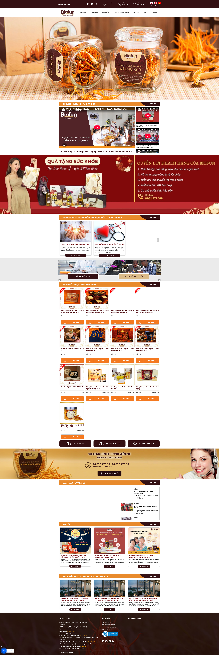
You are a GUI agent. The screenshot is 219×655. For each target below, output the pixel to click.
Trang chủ (83, 12)
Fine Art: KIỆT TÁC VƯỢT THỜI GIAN (72, 387)
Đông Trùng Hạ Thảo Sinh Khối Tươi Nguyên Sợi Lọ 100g (72, 426)
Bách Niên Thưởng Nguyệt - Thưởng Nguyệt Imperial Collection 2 (147, 311)
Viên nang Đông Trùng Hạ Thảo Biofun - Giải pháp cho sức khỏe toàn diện (108, 556)
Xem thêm (152, 104)
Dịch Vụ (136, 12)
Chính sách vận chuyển (109, 627)
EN (155, 5)
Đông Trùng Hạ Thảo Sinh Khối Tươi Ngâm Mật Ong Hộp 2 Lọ (97, 388)
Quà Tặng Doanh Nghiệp (121, 12)
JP (151, 5)
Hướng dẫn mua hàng (109, 622)
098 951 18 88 (140, 513)
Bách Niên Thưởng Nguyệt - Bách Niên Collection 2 (122, 349)
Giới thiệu (94, 12)
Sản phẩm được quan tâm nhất (79, 284)
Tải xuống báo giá (78, 443)
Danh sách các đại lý (74, 483)
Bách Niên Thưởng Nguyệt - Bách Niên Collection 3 (147, 349)
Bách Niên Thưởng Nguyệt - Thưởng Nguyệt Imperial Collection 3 (97, 311)
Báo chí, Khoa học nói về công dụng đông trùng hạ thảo (93, 217)
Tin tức (145, 12)
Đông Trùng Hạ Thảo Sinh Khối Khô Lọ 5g (147, 388)
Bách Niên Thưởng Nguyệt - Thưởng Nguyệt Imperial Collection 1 (122, 311)
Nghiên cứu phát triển (134, 276)
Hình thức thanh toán (109, 624)
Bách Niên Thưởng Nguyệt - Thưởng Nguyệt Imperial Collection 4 (72, 311)
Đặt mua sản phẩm (109, 473)
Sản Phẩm (105, 12)
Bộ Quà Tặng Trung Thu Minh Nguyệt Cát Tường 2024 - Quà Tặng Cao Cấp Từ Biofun (73, 556)
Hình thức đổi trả (107, 629)
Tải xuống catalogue (112, 443)
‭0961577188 (125, 4)
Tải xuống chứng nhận (146, 443)
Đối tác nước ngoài (83, 276)
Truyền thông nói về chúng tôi (79, 104)
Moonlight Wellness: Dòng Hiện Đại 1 (72, 349)
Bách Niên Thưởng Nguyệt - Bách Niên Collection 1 (97, 349)
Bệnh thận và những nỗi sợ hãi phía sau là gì (75, 244)
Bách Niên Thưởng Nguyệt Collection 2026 (85, 576)
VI (159, 5)
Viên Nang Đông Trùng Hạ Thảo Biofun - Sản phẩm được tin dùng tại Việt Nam (142, 556)
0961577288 (125, 6)
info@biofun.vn (140, 4)
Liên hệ (154, 12)
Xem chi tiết (76, 255)
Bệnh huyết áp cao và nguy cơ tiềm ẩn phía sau (109, 244)
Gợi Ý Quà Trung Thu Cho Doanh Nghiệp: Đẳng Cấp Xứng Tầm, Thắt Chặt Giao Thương (74, 599)
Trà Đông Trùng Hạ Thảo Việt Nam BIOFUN (122, 388)
